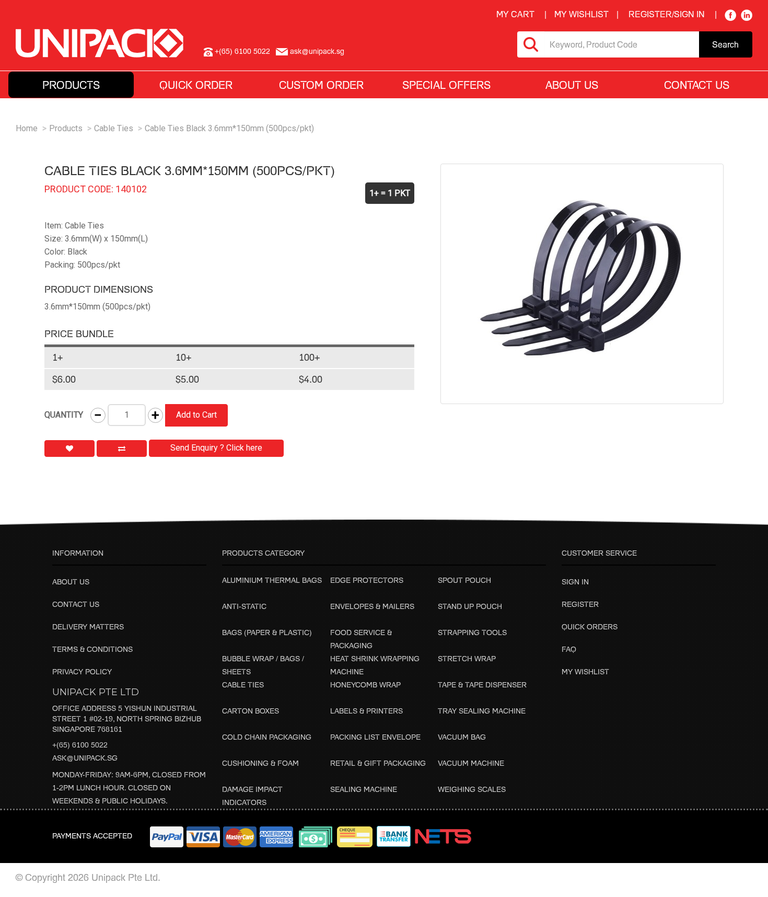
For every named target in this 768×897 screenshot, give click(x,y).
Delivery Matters (88, 626)
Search (725, 44)
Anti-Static (244, 606)
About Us (70, 581)
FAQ (569, 649)
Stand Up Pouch (470, 606)
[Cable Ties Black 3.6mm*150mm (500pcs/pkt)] (582, 284)
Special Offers (446, 84)
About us (571, 84)
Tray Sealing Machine (482, 710)
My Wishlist (585, 671)
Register (580, 604)
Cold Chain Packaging (266, 736)
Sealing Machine (363, 789)
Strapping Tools (472, 632)
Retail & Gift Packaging (378, 762)
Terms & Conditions (92, 649)
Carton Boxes (250, 710)
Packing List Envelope (375, 736)
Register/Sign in (667, 14)
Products (66, 128)
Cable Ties (113, 128)
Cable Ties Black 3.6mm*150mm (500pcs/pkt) (229, 128)
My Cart (515, 14)
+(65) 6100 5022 (80, 744)
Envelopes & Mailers (372, 606)
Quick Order (195, 84)
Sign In (575, 581)
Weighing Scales (472, 789)
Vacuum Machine (471, 762)
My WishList (581, 14)
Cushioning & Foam (260, 762)
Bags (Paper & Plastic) (267, 632)
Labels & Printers (366, 710)
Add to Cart (196, 415)
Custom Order (321, 84)
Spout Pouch (464, 580)
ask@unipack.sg (85, 757)
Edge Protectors (366, 580)
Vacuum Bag (462, 736)
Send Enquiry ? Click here (216, 448)
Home (27, 128)
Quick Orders (590, 626)
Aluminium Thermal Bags (272, 580)
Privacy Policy (82, 671)
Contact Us (696, 84)
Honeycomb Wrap (365, 684)
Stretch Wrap (467, 658)
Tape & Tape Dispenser (482, 684)
